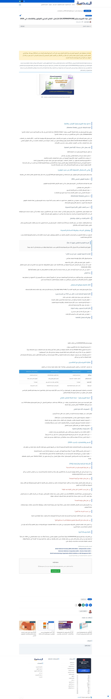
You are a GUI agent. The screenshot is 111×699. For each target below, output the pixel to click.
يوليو (88, 675)
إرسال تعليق (87, 645)
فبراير (88, 680)
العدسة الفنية (71, 674)
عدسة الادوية (68, 4)
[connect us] (22, 697)
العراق (73, 676)
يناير (88, 681)
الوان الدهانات (71, 678)
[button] (86, 605)
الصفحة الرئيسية (39, 666)
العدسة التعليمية (60, 4)
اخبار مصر (55, 4)
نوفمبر (88, 684)
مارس (88, 678)
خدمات (73, 4)
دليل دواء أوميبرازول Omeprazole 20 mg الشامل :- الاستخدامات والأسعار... (64, 633)
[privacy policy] (20, 697)
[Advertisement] (55, 40)
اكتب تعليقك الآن (55, 570)
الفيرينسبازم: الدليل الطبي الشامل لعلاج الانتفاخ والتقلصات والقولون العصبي (28, 634)
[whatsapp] (20, 1)
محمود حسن (86, 21)
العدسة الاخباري (44, 4)
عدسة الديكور (71, 684)
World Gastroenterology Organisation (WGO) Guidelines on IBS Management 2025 (70, 553)
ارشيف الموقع (39, 668)
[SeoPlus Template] (91, 697)
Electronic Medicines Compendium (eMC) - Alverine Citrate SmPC (74, 551)
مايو (88, 688)
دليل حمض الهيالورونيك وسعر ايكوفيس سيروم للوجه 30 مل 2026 (47, 633)
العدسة (79, 697)
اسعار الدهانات (71, 666)
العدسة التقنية (71, 670)
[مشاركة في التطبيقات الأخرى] (76, 605)
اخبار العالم (72, 662)
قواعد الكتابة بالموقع (38, 670)
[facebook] (24, 1)
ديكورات (50, 4)
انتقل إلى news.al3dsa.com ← (84, 671)
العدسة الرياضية (71, 672)
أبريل (88, 677)
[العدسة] (84, 3)
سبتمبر (88, 685)
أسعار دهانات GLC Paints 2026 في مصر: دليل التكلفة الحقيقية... (70, 10)
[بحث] (20, 5)
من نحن (40, 672)
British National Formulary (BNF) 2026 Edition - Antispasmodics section (73, 548)
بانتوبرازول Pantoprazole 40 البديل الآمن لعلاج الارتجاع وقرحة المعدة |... (84, 633)
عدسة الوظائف (71, 687)
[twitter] (22, 1)
